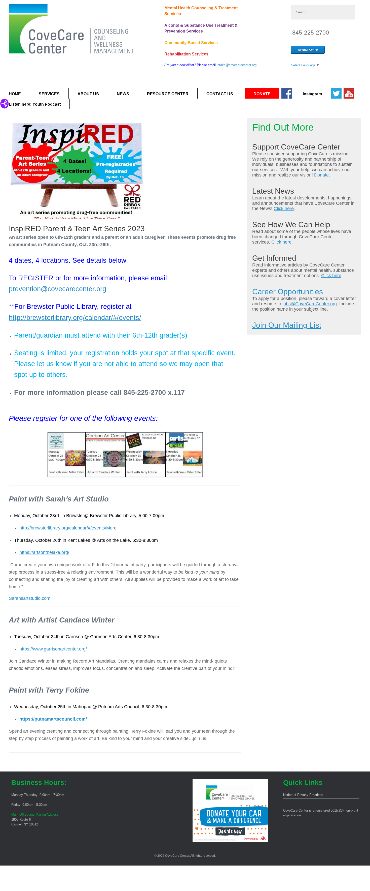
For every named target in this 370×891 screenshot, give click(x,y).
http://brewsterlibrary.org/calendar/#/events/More (68, 527)
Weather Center (308, 49)
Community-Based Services (191, 43)
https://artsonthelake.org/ (44, 552)
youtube (349, 93)
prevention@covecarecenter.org (57, 289)
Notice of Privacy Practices (303, 795)
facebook (286, 93)
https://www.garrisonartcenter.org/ (53, 648)
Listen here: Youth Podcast (35, 104)
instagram (312, 94)
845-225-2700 (310, 32)
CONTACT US (219, 94)
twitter (336, 93)
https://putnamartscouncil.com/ (53, 719)
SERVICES (49, 94)
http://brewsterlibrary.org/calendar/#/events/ (75, 317)
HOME (15, 94)
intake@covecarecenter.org (236, 65)
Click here (284, 208)
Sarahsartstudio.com (29, 598)
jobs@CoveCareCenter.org (309, 303)
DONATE (262, 94)
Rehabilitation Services (186, 54)
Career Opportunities (287, 291)
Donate (321, 174)
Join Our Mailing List (286, 325)
